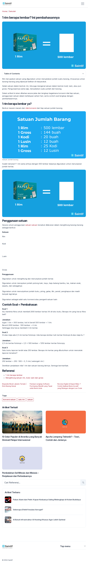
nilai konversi (31, 108)
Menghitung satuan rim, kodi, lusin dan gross (24, 378)
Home (4, 11)
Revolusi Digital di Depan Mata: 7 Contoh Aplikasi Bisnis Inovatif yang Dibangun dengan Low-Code (69, 386)
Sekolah (12, 11)
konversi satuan (9, 400)
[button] (85, 547)
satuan (30, 400)
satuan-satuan (31, 225)
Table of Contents (12, 74)
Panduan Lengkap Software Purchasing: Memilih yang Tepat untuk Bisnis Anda (41, 386)
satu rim (21, 400)
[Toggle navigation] (82, 3)
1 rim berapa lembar (14, 375)
